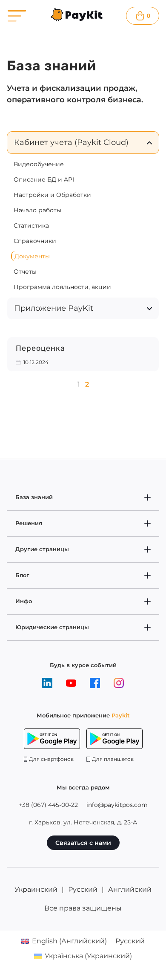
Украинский (35, 889)
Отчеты (25, 271)
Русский (82, 889)
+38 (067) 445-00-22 (48, 805)
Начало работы (37, 210)
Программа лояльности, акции (62, 287)
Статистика (31, 225)
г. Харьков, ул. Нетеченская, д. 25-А (83, 822)
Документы (32, 256)
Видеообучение (39, 164)
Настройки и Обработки (52, 195)
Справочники (35, 241)
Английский (130, 889)
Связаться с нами (83, 843)
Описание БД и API (44, 179)
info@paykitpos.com (117, 805)
